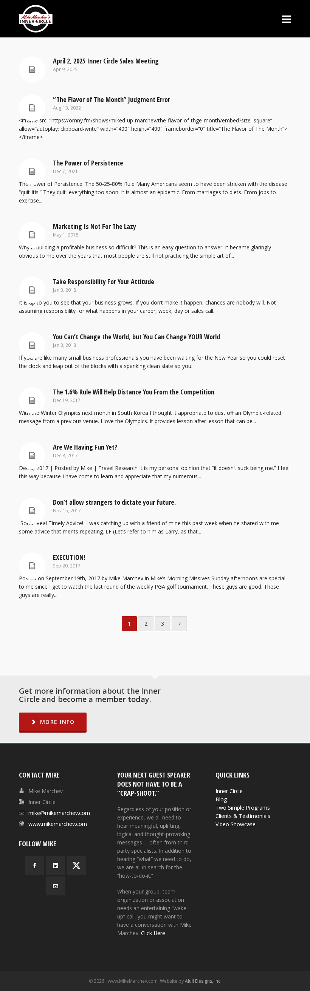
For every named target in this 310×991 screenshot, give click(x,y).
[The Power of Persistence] (32, 171)
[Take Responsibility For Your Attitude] (32, 290)
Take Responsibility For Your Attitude (103, 281)
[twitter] (76, 865)
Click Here (153, 933)
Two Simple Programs (242, 807)
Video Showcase (235, 824)
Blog (221, 799)
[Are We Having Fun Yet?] (32, 455)
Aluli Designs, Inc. (203, 981)
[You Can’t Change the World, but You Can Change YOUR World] (32, 345)
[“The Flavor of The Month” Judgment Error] (32, 108)
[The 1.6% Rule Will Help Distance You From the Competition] (32, 400)
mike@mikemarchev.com (59, 812)
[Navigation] (286, 19)
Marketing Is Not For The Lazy (94, 226)
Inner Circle (229, 791)
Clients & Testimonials (242, 815)
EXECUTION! (69, 557)
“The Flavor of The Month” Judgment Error (111, 99)
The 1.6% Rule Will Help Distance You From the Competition (133, 391)
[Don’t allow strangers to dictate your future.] (32, 511)
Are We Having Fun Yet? (85, 446)
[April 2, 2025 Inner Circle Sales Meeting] (32, 69)
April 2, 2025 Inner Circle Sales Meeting (106, 60)
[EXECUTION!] (32, 566)
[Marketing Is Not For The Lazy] (32, 235)
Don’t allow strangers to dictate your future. (114, 502)
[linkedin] (55, 865)
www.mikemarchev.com (57, 823)
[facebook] (34, 865)
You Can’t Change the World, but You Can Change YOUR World (136, 336)
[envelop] (55, 886)
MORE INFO (57, 721)
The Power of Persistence (88, 162)
